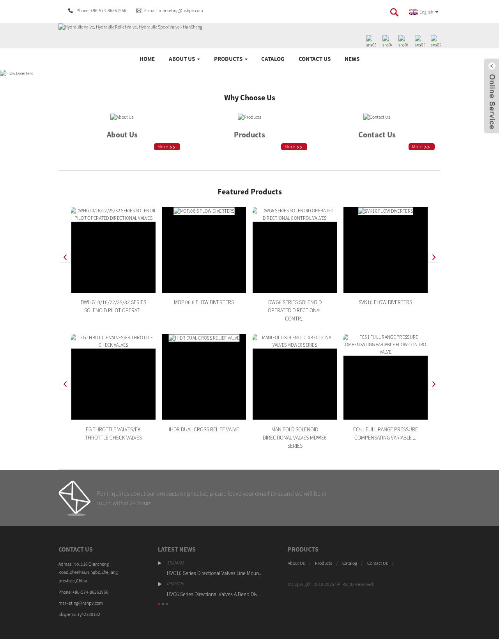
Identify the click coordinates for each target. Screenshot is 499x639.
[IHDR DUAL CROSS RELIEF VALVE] (204, 337)
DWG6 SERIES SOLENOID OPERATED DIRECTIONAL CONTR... (295, 310)
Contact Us (315, 58)
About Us (182, 58)
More (162, 147)
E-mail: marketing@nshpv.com (173, 10)
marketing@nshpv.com (80, 603)
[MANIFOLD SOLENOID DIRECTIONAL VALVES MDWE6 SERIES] (295, 341)
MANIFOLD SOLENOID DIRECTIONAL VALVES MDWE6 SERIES (295, 437)
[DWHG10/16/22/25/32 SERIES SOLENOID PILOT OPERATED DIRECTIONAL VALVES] (113, 214)
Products (228, 58)
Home (147, 58)
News (352, 58)
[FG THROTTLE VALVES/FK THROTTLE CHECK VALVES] (113, 341)
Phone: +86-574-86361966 (101, 10)
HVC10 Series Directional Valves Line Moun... (214, 573)
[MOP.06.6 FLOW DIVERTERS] (204, 211)
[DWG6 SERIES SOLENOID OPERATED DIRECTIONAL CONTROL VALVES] (295, 214)
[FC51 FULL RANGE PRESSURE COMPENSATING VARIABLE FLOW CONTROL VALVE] (385, 344)
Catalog (273, 58)
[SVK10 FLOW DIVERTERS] (385, 211)
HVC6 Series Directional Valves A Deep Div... (214, 594)
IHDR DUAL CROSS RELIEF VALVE (204, 429)
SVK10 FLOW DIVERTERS (385, 302)
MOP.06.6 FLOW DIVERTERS (204, 302)
